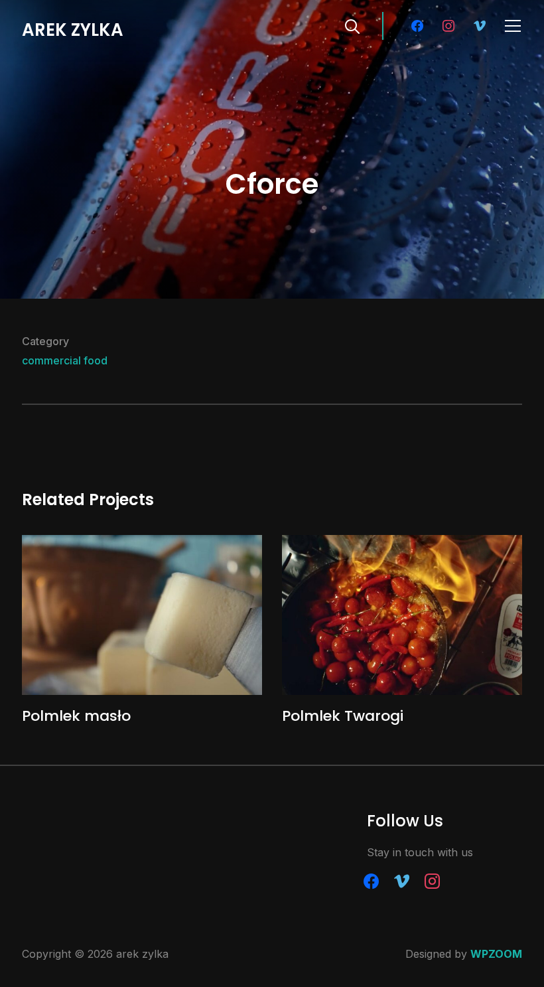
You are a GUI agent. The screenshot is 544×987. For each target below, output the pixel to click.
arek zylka (72, 30)
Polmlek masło (76, 716)
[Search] (352, 25)
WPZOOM (496, 953)
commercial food (64, 360)
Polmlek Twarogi (342, 716)
